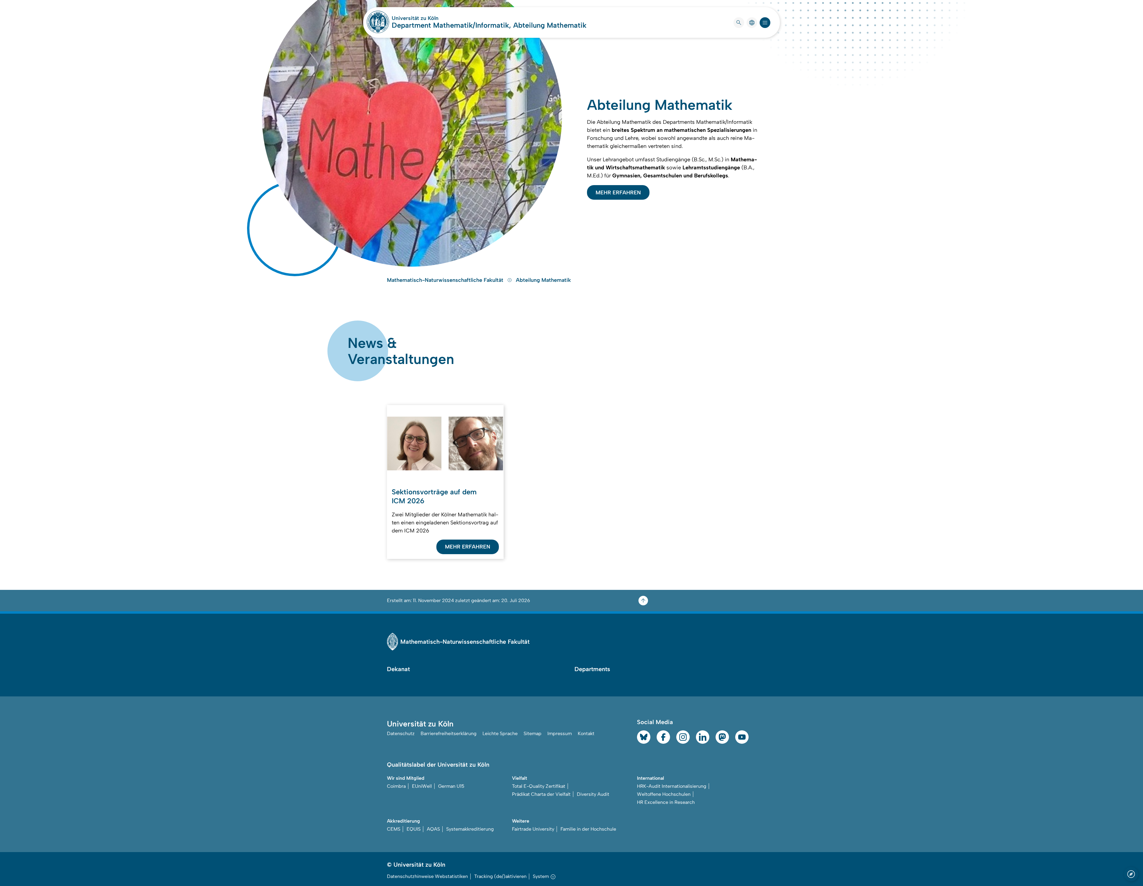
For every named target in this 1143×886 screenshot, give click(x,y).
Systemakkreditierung (470, 829)
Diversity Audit (593, 794)
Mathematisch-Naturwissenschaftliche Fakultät (446, 280)
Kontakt (586, 733)
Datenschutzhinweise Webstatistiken (427, 876)
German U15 (451, 786)
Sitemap (532, 733)
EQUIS (414, 829)
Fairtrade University (533, 829)
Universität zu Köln (433, 18)
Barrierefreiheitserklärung (449, 733)
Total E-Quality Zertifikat (538, 786)
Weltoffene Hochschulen (664, 794)
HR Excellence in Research (666, 802)
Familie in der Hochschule (588, 829)
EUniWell (422, 786)
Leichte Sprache (500, 733)
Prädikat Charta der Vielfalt (541, 794)
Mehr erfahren (618, 192)
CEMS (393, 829)
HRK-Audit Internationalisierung (671, 786)
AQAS (433, 829)
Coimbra (396, 786)
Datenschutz (401, 733)
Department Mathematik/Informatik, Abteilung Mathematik (489, 25)
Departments (592, 669)
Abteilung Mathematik (543, 280)
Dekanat (398, 669)
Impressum (559, 733)
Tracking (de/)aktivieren (500, 876)
